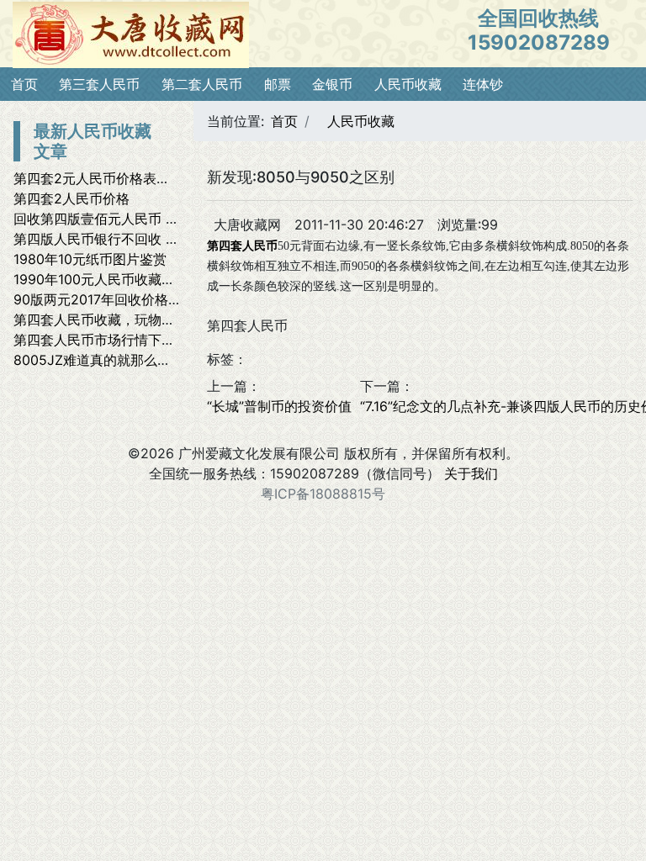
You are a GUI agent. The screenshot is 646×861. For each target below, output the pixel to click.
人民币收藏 (408, 84)
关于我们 (471, 473)
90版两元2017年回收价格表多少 (111, 299)
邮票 (277, 84)
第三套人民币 (99, 84)
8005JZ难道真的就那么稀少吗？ (112, 359)
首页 (24, 84)
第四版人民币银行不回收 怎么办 (109, 238)
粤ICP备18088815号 (323, 493)
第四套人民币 (242, 246)
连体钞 (483, 84)
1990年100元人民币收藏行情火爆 (114, 279)
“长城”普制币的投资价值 (279, 406)
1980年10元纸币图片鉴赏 (90, 259)
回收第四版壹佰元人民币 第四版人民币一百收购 (156, 218)
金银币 (332, 84)
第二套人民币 (202, 84)
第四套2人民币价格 (71, 198)
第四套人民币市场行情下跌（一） (114, 339)
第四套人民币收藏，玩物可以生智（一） (134, 319)
